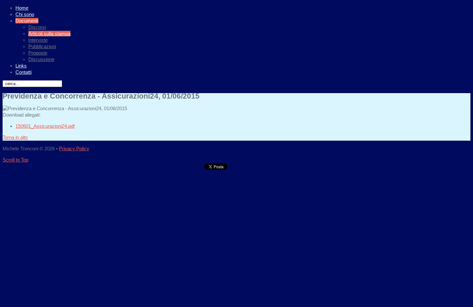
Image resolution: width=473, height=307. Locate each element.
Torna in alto (15, 137)
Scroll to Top (15, 159)
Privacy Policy (74, 148)
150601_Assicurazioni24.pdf (45, 126)
